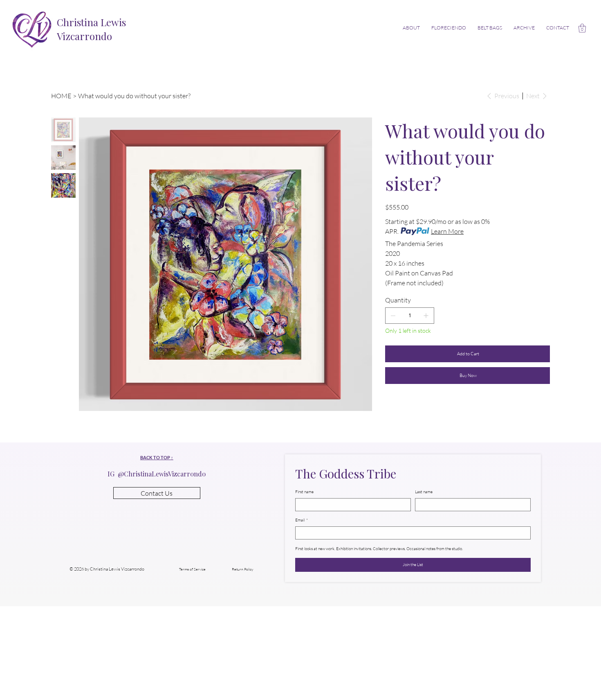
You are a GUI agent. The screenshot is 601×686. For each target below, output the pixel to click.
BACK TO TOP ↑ (156, 457)
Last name (424, 491)
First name (304, 491)
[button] (582, 28)
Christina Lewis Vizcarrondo (91, 29)
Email (301, 520)
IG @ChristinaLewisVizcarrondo (157, 473)
